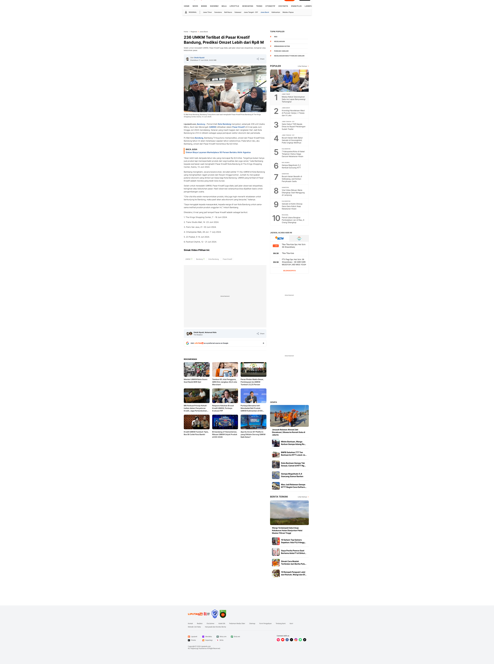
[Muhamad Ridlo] (191, 334)
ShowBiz (214, 6)
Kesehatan (247, 6)
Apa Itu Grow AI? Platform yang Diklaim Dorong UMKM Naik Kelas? (253, 434)
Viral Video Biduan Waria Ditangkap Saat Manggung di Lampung (293, 192)
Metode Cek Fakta (194, 627)
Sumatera (218, 12)
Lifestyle (234, 6)
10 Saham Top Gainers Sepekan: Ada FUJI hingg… (293, 541)
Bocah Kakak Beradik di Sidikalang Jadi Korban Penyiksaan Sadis (292, 178)
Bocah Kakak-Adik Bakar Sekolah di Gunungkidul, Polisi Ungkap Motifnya (292, 140)
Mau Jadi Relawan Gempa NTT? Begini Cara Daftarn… (293, 485)
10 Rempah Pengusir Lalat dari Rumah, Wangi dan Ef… (293, 573)
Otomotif (270, 6)
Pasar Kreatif (238, 127)
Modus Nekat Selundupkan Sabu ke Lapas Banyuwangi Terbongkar (293, 99)
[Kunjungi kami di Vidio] (278, 639)
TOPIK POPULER (277, 31)
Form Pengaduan (265, 624)
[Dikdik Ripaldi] (187, 59)
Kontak (190, 624)
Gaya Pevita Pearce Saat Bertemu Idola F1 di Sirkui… (293, 551)
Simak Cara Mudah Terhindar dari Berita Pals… (293, 562)
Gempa (273, 402)
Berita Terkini (279, 496)
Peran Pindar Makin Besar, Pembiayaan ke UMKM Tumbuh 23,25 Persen (252, 382)
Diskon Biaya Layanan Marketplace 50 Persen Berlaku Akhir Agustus (218, 152)
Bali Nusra (228, 12)
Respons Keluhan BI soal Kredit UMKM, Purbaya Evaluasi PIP (223, 408)
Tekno (259, 6)
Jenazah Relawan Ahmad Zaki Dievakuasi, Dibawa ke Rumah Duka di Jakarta (288, 432)
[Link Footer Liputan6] (199, 614)
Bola (224, 6)
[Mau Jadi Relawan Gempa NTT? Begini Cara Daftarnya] (276, 486)
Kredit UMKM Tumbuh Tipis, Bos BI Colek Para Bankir (196, 433)
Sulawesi (238, 12)
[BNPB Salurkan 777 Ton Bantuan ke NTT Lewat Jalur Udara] (276, 454)
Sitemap (252, 624)
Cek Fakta (283, 6)
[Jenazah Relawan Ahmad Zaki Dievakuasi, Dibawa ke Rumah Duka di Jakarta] (289, 416)
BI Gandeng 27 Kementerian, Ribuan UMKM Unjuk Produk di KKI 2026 (224, 434)
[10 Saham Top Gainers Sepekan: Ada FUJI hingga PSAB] (276, 541)
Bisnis (204, 6)
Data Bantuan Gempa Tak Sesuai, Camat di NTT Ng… (293, 464)
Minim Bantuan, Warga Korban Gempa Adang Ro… (293, 442)
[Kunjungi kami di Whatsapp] (300, 639)
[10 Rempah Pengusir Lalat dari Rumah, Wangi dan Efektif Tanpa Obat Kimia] (276, 573)
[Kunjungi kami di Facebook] (287, 639)
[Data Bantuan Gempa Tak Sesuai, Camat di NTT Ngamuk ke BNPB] (276, 464)
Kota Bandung (224, 124)
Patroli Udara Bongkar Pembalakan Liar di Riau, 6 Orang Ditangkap (293, 219)
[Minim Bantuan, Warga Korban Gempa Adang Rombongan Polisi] (276, 443)
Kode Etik (222, 624)
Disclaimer (210, 624)
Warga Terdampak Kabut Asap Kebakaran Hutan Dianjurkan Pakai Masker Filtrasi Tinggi (287, 530)
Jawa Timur (207, 12)
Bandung (201, 124)
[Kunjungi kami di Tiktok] (304, 639)
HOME (186, 6)
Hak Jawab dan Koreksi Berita (215, 627)
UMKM (213, 127)
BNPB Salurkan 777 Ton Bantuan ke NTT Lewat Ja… (294, 453)
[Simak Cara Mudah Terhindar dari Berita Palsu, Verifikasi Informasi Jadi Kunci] (276, 563)
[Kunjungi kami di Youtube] (282, 639)
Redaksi (200, 624)
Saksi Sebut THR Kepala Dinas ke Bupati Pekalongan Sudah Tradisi (293, 126)
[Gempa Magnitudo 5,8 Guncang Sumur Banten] (276, 475)
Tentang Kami (281, 624)
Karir (291, 624)
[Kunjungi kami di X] (291, 639)
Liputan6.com (206, 646)
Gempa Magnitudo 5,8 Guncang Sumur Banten (292, 475)
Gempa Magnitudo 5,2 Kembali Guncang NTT (291, 166)
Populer (275, 66)
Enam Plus (296, 6)
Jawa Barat (264, 12)
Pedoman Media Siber (237, 624)
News (195, 6)
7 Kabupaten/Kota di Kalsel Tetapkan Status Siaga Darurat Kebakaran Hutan (293, 153)
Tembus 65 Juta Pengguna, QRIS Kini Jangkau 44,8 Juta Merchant (224, 382)
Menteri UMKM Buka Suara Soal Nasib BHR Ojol (195, 380)
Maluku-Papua (288, 12)
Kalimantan (276, 12)
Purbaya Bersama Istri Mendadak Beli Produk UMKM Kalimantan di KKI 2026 (252, 408)
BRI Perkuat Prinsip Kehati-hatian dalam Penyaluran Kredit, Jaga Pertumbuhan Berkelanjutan (195, 408)
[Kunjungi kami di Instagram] (295, 639)
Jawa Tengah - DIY (251, 12)
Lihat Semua (302, 66)
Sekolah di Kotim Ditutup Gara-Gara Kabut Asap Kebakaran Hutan (292, 206)
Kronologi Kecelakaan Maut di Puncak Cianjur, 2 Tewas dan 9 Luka (293, 112)
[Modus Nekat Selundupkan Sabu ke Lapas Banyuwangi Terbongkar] (289, 81)
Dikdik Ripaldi (199, 58)
